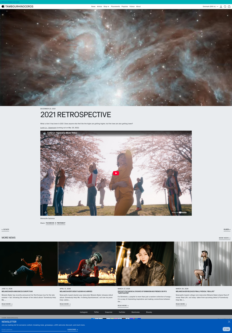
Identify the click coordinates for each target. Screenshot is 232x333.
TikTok (96, 312)
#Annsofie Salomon (47, 218)
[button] (225, 6)
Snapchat (108, 312)
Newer (6, 229)
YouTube (122, 312)
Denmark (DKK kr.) (210, 7)
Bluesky (149, 312)
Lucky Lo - (48, 128)
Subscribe (71, 330)
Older (226, 229)
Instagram (84, 312)
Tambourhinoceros (12, 318)
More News (224, 238)
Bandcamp (136, 312)
